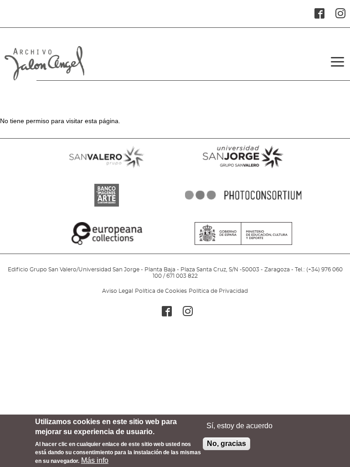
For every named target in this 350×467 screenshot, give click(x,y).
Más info (94, 460)
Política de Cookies (161, 291)
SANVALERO (106, 168)
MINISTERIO (243, 245)
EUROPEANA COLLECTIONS (106, 245)
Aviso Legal (117, 291)
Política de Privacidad (218, 291)
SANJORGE (243, 168)
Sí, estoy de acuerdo (239, 426)
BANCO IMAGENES (106, 206)
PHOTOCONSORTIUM (243, 206)
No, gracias (226, 443)
